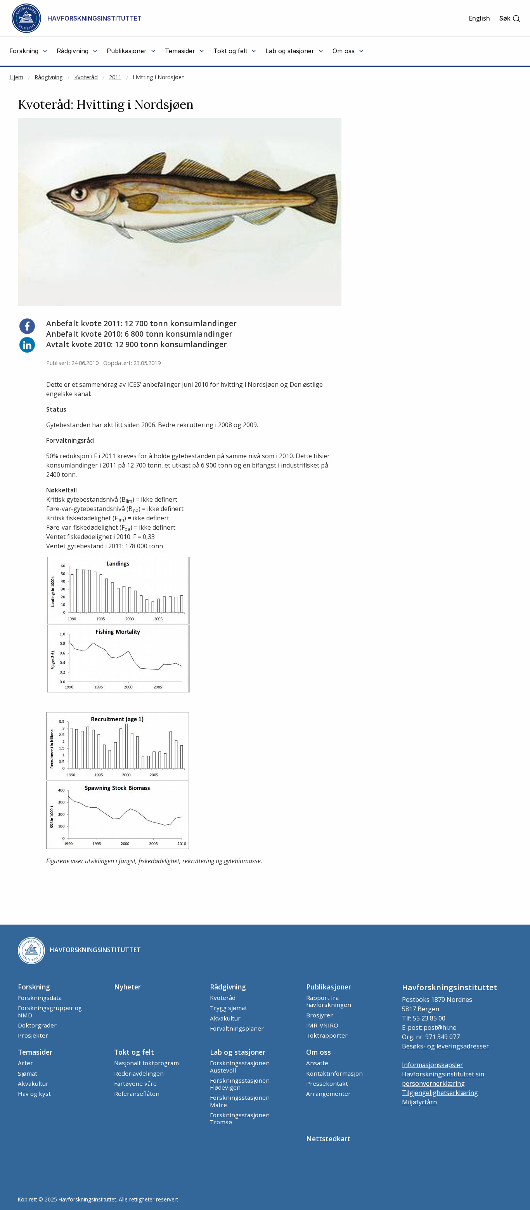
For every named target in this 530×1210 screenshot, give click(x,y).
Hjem (16, 77)
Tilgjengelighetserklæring (440, 1092)
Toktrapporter (327, 1035)
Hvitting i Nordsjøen (159, 77)
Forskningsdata (40, 997)
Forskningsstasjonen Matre (240, 1101)
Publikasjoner (328, 986)
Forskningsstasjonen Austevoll (240, 1066)
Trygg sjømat (228, 1008)
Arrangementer (328, 1093)
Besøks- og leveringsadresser (445, 1046)
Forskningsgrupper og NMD (50, 1011)
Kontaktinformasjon (334, 1073)
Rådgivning (49, 77)
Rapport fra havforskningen (328, 1001)
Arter (25, 1063)
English (479, 18)
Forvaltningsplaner (237, 1028)
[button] (510, 18)
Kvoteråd (86, 77)
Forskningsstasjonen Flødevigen (240, 1083)
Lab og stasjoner (237, 1052)
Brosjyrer (319, 1015)
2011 (115, 77)
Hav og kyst (34, 1093)
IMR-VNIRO (322, 1025)
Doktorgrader (37, 1025)
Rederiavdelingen (139, 1073)
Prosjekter (33, 1035)
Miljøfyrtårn (419, 1102)
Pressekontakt (327, 1083)
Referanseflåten (136, 1093)
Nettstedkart (328, 1138)
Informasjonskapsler (432, 1064)
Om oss (318, 1052)
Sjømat (27, 1073)
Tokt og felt (134, 1052)
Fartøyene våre (135, 1083)
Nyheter (127, 986)
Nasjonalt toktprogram (146, 1063)
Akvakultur (225, 1018)
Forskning (34, 986)
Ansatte (317, 1063)
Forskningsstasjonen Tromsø (240, 1118)
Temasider (35, 1052)
